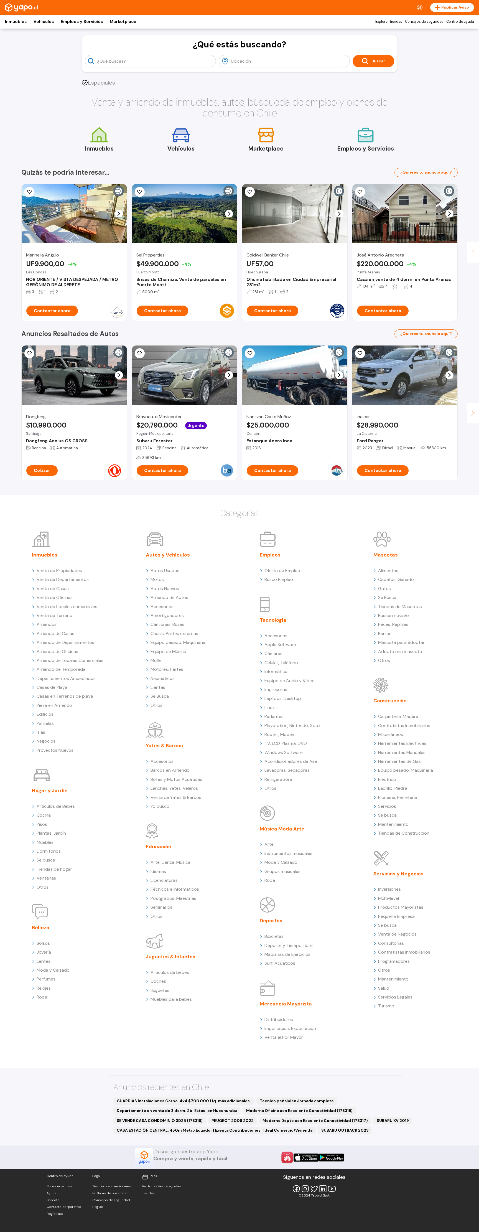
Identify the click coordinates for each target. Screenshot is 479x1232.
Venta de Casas (53, 588)
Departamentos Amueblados (66, 678)
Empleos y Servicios (82, 21)
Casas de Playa (52, 687)
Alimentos (388, 570)
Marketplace (123, 21)
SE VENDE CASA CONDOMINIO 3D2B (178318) (160, 1120)
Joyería (44, 952)
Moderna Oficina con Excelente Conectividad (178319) (299, 1110)
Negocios (46, 741)
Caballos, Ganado (396, 579)
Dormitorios (49, 851)
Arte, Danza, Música (170, 862)
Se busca (46, 860)
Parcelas (45, 723)
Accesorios (162, 606)
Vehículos (44, 21)
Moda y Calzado (53, 970)
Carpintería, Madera (398, 716)
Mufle (156, 660)
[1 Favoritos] (140, 192)
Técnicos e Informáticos (175, 889)
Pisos (42, 824)
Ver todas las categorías (161, 1186)
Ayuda (52, 1193)
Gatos (384, 588)
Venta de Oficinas (55, 597)
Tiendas (148, 1193)
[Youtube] (331, 1188)
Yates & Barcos (164, 745)
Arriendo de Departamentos (65, 642)
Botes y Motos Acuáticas (176, 779)
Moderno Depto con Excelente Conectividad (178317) (315, 1120)
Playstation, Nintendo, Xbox (292, 725)
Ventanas (46, 878)
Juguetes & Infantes (170, 956)
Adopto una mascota (400, 651)
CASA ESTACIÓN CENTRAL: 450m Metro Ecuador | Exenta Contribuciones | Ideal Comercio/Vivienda (214, 1130)
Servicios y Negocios (398, 873)
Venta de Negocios (397, 934)
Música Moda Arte (282, 828)
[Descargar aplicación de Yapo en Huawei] (287, 1157)
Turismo (386, 1006)
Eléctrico (387, 779)
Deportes (271, 920)
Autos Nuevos (165, 588)
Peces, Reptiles (393, 624)
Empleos (270, 555)
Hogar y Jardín (50, 790)
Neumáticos (163, 678)
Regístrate (55, 1213)
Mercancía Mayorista (286, 1003)
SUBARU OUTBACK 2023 (345, 1130)
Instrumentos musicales (288, 853)
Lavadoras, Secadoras (287, 770)
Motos (157, 579)
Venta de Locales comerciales (67, 606)
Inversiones (389, 889)
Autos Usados (165, 570)
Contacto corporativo (64, 1207)
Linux (269, 707)
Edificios (45, 714)
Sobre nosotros (59, 1186)
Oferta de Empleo (282, 570)
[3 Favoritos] (29, 353)
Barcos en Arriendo (170, 770)
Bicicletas (274, 936)
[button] (119, 214)
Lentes (43, 961)
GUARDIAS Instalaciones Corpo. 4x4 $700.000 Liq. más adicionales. (184, 1100)
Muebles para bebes (171, 999)
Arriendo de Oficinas (57, 651)
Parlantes (274, 716)
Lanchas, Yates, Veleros (174, 788)
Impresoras (275, 689)
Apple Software (280, 644)
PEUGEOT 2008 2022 (233, 1120)
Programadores (394, 961)
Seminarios (161, 907)
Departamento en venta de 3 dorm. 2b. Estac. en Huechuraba (177, 1110)
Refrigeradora (278, 779)
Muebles (45, 842)
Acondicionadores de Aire (290, 761)
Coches (158, 981)
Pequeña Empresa (396, 916)
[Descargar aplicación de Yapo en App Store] (306, 1158)
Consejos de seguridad (424, 21)
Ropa (42, 997)
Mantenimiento (393, 824)
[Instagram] (305, 1188)
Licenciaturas (164, 880)
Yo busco (160, 806)
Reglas (97, 1207)
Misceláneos (390, 734)
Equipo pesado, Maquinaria (178, 642)
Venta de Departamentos (63, 579)
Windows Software (283, 752)
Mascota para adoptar (401, 642)
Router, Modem (279, 734)
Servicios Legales (395, 997)
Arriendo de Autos (169, 597)
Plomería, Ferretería (397, 797)
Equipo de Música (168, 651)
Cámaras (273, 653)
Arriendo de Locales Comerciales (70, 660)
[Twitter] (314, 1188)
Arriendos (47, 624)
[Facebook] (296, 1188)
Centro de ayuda (460, 21)
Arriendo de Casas (55, 633)
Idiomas (158, 871)
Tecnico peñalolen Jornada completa (296, 1100)
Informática (275, 671)
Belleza (40, 927)
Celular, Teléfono (281, 662)
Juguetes (160, 990)
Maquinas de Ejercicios (287, 954)
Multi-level (388, 898)
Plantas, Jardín (51, 833)
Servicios (387, 806)
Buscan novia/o (393, 615)
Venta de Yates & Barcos (176, 797)
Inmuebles (16, 21)
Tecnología (273, 620)
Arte (269, 844)
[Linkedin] (323, 1188)
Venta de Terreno (54, 615)
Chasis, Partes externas (174, 633)
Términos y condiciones (111, 1186)
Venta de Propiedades (59, 570)
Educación (158, 846)
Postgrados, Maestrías (173, 898)
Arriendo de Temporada (61, 669)
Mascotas (385, 555)
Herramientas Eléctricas (402, 743)
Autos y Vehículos (168, 555)
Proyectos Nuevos (55, 750)
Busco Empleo (278, 579)
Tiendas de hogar (54, 869)
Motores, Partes (167, 669)
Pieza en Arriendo (54, 705)
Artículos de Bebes (56, 806)
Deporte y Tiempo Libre (288, 945)
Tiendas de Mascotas (400, 606)
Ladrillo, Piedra (392, 788)
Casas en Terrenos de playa (65, 696)
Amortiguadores (167, 615)
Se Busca (160, 696)
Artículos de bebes (170, 972)
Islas (41, 732)
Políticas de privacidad (110, 1193)
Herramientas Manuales (402, 752)
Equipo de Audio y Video (289, 681)
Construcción (390, 700)
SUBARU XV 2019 (393, 1120)
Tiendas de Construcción (403, 833)
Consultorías (391, 943)
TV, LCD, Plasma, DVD (285, 743)
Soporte (53, 1200)
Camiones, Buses (167, 624)
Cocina (44, 815)
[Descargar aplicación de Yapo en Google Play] (331, 1158)
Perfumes (46, 979)
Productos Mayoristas (400, 907)
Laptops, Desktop (282, 698)
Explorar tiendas (388, 21)
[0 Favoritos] (29, 192)
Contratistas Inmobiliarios (404, 725)
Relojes (44, 988)
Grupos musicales (282, 871)
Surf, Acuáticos (279, 963)
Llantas (158, 687)
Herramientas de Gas (399, 761)
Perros (384, 633)
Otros (43, 887)
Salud (383, 988)
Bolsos (43, 943)
